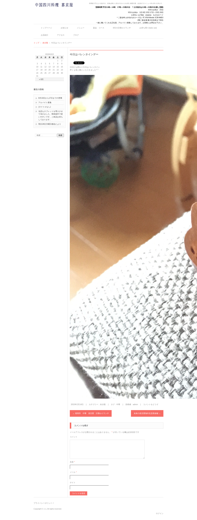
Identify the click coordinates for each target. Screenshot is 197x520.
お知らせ (64, 28)
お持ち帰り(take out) (148, 28)
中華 (118, 404)
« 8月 (41, 79)
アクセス (60, 35)
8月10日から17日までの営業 (50, 98)
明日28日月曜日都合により (49, 124)
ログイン (159, 513)
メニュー (80, 28)
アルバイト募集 (44, 102)
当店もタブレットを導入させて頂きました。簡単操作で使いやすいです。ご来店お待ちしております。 (50, 115)
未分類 (103, 404)
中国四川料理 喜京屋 (46, 10)
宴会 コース (98, 28)
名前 (72, 462)
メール (73, 472)
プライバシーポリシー (43, 503)
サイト (72, 482)
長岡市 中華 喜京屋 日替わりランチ (91, 413)
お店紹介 (44, 35)
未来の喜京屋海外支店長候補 (147, 413)
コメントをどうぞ (150, 404)
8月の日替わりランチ (122, 28)
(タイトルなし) (44, 107)
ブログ (76, 35)
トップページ (46, 28)
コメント (73, 437)
